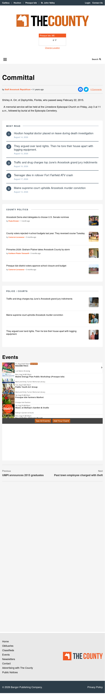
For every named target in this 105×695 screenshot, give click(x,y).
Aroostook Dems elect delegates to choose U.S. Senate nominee (37, 217)
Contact (6, 663)
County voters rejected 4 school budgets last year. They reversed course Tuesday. (45, 233)
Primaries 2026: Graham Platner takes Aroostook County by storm (38, 249)
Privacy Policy (95, 687)
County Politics (17, 209)
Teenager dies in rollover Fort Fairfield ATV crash (43, 175)
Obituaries (7, 645)
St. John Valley (48, 2)
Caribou (6, 2)
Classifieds (8, 650)
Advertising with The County (17, 667)
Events (6, 654)
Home (5, 641)
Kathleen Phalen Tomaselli (18, 253)
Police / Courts (17, 291)
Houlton (17, 2)
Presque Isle (31, 2)
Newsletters (8, 659)
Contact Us (97, 2)
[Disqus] (52, 521)
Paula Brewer (13, 221)
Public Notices (10, 672)
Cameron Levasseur (16, 237)
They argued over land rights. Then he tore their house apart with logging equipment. (53, 147)
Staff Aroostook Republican (18, 89)
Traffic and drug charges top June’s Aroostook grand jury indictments (55, 162)
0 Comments (96, 89)
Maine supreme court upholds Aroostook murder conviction (50, 188)
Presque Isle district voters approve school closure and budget (36, 265)
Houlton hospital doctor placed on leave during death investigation (53, 133)
